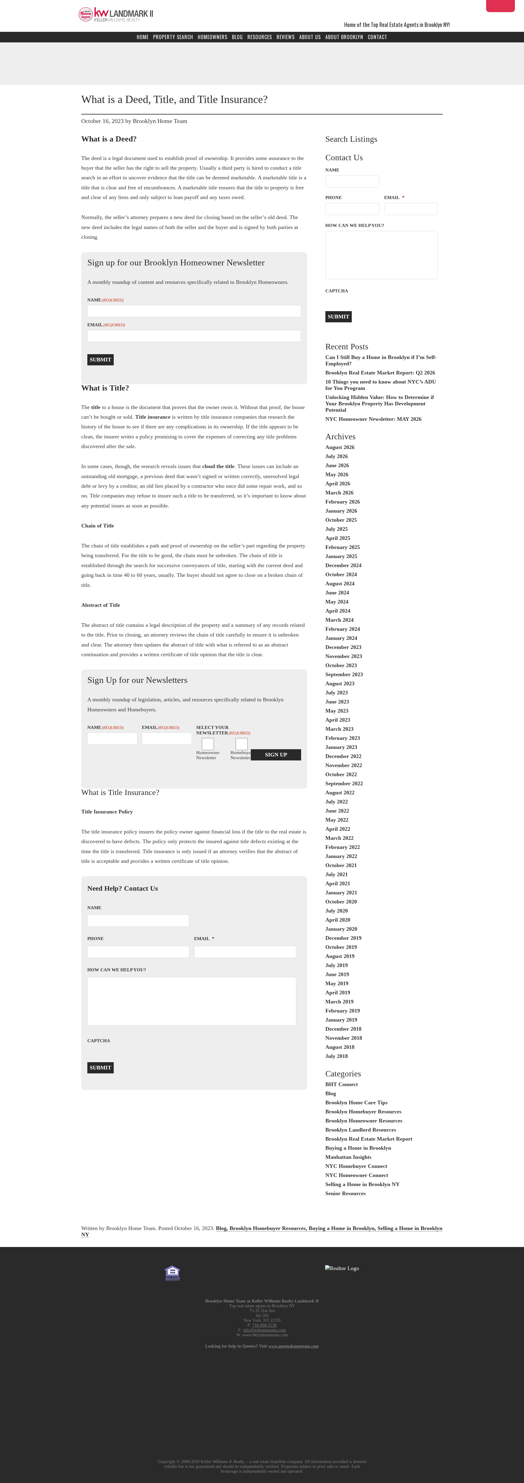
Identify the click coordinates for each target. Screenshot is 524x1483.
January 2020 (341, 929)
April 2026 (337, 483)
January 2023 (341, 747)
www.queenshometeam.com (293, 1346)
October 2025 (341, 520)
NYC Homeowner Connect (356, 1175)
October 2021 (341, 865)
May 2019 (336, 983)
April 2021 (337, 883)
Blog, (223, 1228)
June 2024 (337, 593)
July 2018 (336, 1056)
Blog (237, 37)
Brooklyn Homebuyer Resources (363, 1112)
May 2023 (336, 711)
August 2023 (339, 683)
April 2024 (337, 611)
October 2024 (341, 574)
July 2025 (336, 529)
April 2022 (337, 829)
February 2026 (342, 502)
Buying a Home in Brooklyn (358, 1148)
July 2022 (336, 802)
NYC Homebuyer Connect (356, 1166)
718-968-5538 (264, 1325)
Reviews (286, 37)
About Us (310, 37)
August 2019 (339, 956)
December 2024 (343, 565)
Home (143, 37)
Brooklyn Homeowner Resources (363, 1121)
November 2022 (343, 765)
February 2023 (342, 738)
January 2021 (341, 892)
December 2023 (343, 647)
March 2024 (339, 620)
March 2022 (339, 838)
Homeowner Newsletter (203, 755)
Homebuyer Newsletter (236, 755)
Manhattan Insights (348, 1157)
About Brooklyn (344, 37)
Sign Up (276, 755)
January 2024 (341, 638)
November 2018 (343, 1038)
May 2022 (336, 820)
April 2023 (337, 720)
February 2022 (342, 847)
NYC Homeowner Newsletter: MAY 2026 (373, 419)
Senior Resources (345, 1193)
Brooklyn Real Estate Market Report (368, 1139)
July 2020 (336, 911)
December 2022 (343, 756)
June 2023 (337, 702)
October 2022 (341, 774)
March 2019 (339, 1002)
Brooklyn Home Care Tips (356, 1102)
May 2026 (336, 474)
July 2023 (336, 693)
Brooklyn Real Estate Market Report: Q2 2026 (380, 373)
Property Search (173, 37)
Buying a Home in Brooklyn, (343, 1228)
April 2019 (337, 992)
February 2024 (342, 629)
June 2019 (337, 974)
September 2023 (344, 674)
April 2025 (337, 538)
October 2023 (341, 665)
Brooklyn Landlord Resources (360, 1130)
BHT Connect (341, 1084)
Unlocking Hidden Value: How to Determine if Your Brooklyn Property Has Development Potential (379, 403)
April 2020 (337, 920)
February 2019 (342, 1011)
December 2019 (343, 938)
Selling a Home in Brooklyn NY (362, 1184)
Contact (377, 37)
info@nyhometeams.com (264, 1330)
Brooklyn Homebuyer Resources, (269, 1228)
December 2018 (343, 1029)
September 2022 (344, 783)
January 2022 (341, 856)
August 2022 (339, 793)
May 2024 (336, 602)
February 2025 (342, 547)
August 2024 (339, 583)
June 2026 (337, 465)
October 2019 (341, 947)
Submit (100, 360)
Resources (259, 37)
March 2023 (339, 729)
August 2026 (339, 447)
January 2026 (341, 511)
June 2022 (337, 811)
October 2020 (341, 902)
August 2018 (339, 1047)
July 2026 (336, 456)
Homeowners (212, 37)
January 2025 (341, 556)
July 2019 (336, 965)
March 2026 (339, 493)
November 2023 (343, 656)
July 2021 (336, 874)
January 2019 (341, 1020)
